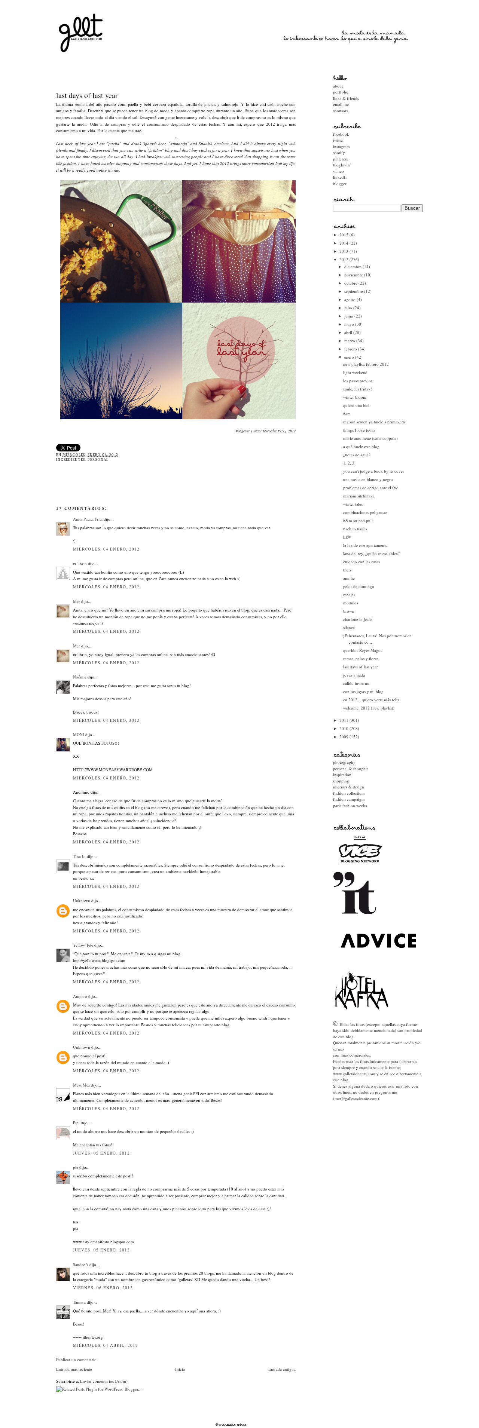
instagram (341, 146)
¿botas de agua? (356, 454)
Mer (76, 601)
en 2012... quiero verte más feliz (371, 699)
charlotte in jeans (357, 619)
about (338, 86)
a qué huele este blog (361, 446)
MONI (78, 734)
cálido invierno (356, 683)
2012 (344, 259)
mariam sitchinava (359, 496)
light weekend (355, 372)
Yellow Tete (83, 945)
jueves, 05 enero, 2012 (101, 1153)
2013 (344, 251)
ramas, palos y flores (360, 658)
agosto (350, 299)
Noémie (79, 677)
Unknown (81, 900)
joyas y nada (354, 675)
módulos (350, 603)
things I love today (359, 430)
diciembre (353, 266)
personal (98, 460)
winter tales (353, 504)
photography (344, 762)
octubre (351, 283)
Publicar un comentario (76, 1359)
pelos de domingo (358, 586)
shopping (341, 781)
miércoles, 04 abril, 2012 (105, 1345)
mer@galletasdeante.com (356, 1098)
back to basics (355, 528)
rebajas (349, 594)
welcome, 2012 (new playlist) (368, 708)
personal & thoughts (350, 768)
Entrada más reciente (74, 1369)
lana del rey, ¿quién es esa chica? (371, 553)
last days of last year (87, 95)
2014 (344, 243)
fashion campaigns (349, 799)
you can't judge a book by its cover (373, 471)
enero (349, 357)
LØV (347, 537)
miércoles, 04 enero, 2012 (106, 549)
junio (349, 316)
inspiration (342, 774)
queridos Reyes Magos (362, 650)
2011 (344, 720)
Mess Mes (81, 1085)
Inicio (180, 1369)
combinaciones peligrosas (365, 512)
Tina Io (79, 856)
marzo (350, 340)
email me (341, 104)
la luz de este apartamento (365, 545)
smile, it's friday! (357, 389)
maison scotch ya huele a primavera (374, 422)
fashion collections (349, 793)
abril (348, 332)
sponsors (340, 110)
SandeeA (80, 1264)
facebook (341, 134)
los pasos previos (357, 380)
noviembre (354, 275)
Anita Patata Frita (88, 519)
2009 (344, 736)
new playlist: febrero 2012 (366, 364)
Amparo (80, 996)
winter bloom (354, 397)
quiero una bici (356, 405)
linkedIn (340, 177)
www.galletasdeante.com (354, 1073)
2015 (344, 235)
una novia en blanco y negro (368, 479)
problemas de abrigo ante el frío (371, 487)
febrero (351, 349)
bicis (347, 570)
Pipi (76, 1122)
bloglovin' (342, 165)
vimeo (338, 171)
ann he (349, 578)
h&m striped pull (358, 520)
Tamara (79, 1302)
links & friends (346, 98)
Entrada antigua (282, 1369)
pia (75, 1167)
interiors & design (348, 787)
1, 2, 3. (349, 463)
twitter (338, 140)
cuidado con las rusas (361, 561)
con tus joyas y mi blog (363, 691)
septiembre (354, 291)
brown (348, 611)
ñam (347, 413)
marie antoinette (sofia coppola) (370, 438)
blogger (340, 183)
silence (349, 627)
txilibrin (80, 563)
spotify (339, 152)
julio (348, 307)
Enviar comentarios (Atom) (104, 1381)
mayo (349, 324)
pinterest (340, 159)
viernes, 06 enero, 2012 (103, 1287)
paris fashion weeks (350, 805)
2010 (344, 728)
